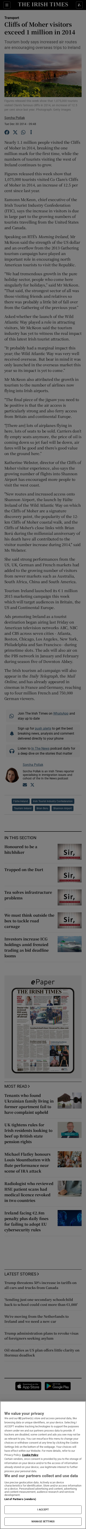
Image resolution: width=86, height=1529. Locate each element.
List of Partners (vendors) (20, 1499)
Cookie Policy (30, 1454)
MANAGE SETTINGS (43, 1521)
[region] (43, 1465)
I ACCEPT (43, 1509)
